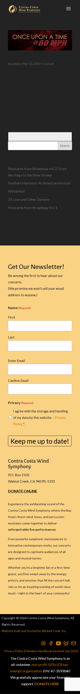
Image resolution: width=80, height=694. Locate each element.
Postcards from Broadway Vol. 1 (32, 207)
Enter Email (16, 361)
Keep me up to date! (39, 441)
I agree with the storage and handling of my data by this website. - (40, 417)
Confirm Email (18, 381)
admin (16, 64)
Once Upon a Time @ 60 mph (29, 59)
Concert (49, 64)
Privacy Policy (13, 651)
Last (11, 337)
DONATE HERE (46, 684)
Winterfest (16, 191)
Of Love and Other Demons (29, 199)
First (11, 317)
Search (65, 145)
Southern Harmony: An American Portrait (39, 183)
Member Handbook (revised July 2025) (52, 651)
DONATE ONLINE (22, 491)
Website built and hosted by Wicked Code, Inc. (34, 631)
